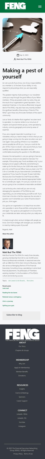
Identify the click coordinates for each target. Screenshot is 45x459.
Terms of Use (28, 454)
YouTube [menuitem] (22, 422)
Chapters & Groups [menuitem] (22, 350)
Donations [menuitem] (22, 376)
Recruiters (30, 280)
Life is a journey (8, 301)
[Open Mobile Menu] (39, 6)
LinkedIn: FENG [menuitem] (22, 414)
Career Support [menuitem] (22, 401)
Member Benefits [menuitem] (22, 372)
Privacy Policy (18, 454)
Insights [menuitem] (22, 389)
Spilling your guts (8, 305)
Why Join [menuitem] (22, 364)
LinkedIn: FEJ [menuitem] (22, 418)
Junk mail (6, 288)
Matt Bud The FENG (24, 59)
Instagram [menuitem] (22, 426)
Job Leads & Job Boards (16, 280)
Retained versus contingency (12, 297)
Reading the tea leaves (10, 293)
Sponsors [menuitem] (22, 397)
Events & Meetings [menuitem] (22, 393)
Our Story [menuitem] (22, 346)
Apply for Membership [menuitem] (22, 368)
